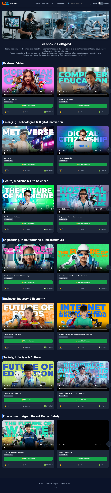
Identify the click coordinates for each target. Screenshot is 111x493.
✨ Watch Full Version (28, 105)
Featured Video (48, 3)
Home (37, 3)
